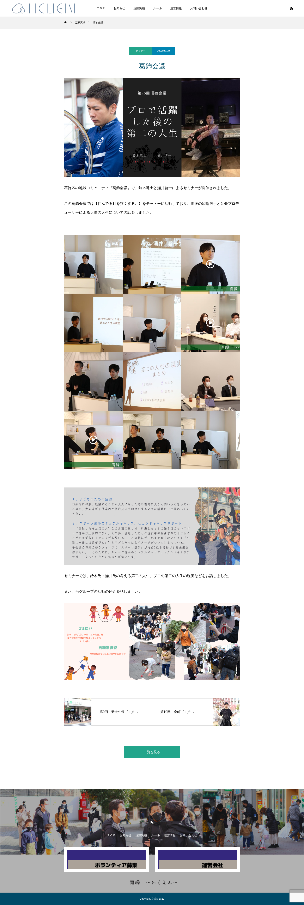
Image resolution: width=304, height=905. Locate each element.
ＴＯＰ (101, 8)
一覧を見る (152, 752)
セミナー (141, 50)
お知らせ (119, 8)
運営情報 (176, 8)
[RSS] (292, 8)
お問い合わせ (198, 8)
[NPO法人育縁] (44, 8)
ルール (157, 8)
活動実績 (139, 8)
